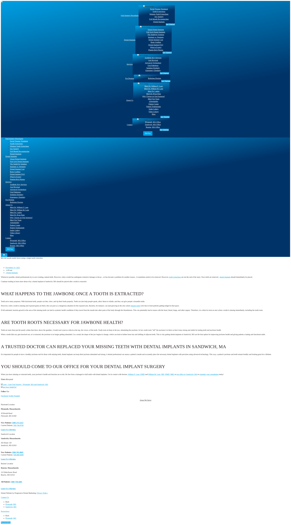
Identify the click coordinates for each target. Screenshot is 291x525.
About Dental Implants (156, 30)
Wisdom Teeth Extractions (158, 14)
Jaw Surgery (158, 17)
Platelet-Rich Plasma (155, 50)
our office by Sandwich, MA (187, 374)
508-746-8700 (18, 425)
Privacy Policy (42, 493)
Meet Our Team (153, 99)
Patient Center (154, 104)
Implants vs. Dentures (156, 37)
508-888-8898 (18, 455)
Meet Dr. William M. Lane (153, 89)
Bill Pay (148, 133)
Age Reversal (153, 60)
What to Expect (155, 47)
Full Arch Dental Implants (155, 32)
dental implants (225, 277)
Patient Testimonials (153, 107)
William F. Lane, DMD (136, 374)
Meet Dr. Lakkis (153, 91)
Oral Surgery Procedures (130, 16)
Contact (129, 125)
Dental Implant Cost (156, 40)
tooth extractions (175, 277)
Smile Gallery (154, 109)
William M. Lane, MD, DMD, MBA (161, 374)
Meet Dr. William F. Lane (153, 86)
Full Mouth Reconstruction (159, 19)
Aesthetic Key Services (153, 58)
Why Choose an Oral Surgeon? (153, 96)
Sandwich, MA (10, 507)
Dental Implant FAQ (155, 45)
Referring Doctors (154, 78)
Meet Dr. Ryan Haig (153, 94)
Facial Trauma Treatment (159, 9)
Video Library (154, 112)
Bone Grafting (156, 42)
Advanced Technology (153, 63)
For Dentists (129, 78)
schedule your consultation (209, 374)
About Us (129, 100)
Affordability (153, 101)
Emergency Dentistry (153, 70)
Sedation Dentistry (153, 68)
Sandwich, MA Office (153, 125)
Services (130, 64)
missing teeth (135, 306)
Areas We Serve (145, 400)
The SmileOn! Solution (155, 35)
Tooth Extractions (159, 12)
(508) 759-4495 (16, 482)
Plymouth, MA (10, 504)
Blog (153, 114)
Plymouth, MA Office (153, 122)
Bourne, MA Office (153, 127)
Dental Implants (159, 22)
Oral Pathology (153, 65)
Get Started (170, 24)
